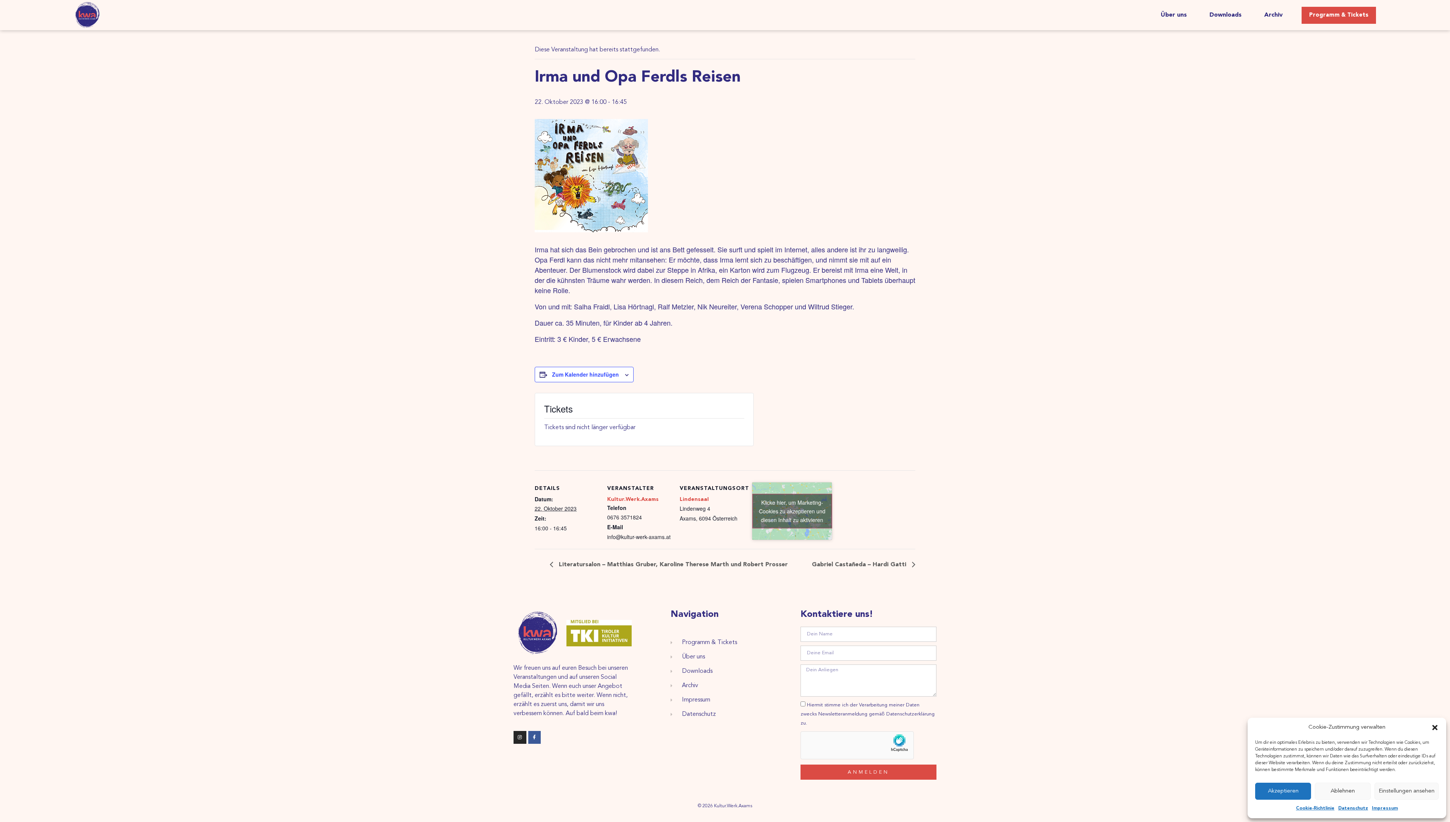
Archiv (1273, 15)
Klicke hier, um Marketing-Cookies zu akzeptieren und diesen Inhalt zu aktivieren (792, 510)
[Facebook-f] (534, 737)
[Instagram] (520, 737)
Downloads (1225, 15)
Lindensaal (694, 499)
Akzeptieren (1283, 791)
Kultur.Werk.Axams (633, 499)
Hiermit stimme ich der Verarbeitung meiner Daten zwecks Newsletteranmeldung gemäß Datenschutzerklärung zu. (868, 714)
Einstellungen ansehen (1407, 791)
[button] (1435, 727)
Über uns (1174, 15)
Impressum (1385, 808)
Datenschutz (1353, 808)
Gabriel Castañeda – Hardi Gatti (860, 565)
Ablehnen (1343, 791)
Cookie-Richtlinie (1315, 808)
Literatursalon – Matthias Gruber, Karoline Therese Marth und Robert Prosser (672, 565)
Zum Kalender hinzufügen (585, 374)
